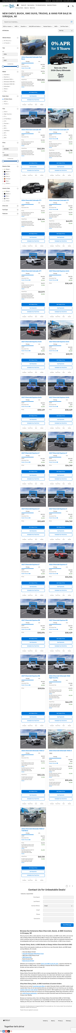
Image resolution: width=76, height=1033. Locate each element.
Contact (45, 1020)
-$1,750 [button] (70, 690)
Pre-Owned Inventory (41, 5)
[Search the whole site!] (73, 6)
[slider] (3, 66)
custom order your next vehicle (29, 989)
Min (3, 51)
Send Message (67, 925)
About (52, 1020)
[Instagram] (11, 1031)
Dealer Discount (25, 68)
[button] (60, 753)
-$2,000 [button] (43, 82)
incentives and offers (39, 986)
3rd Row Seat (64, 26)
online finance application (29, 993)
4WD (17, 26)
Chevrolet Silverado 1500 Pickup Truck (33, 953)
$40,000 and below (35, 26)
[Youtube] (6, 1031)
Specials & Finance (51, 5)
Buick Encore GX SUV (28, 960)
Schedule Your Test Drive (33, 99)
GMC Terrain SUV (27, 957)
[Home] (5, 6)
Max (3, 57)
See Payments (33, 96)
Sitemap (68, 1020)
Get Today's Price (33, 92)
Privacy (60, 1020)
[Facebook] (4, 1031)
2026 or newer (8, 26)
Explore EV (23, 5)
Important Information (54, 80)
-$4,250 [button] (70, 695)
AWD (56, 26)
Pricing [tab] (27, 61)
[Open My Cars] (68, 6)
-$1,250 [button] (70, 773)
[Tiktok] (9, 1031)
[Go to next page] (73, 886)
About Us (26, 7)
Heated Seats (47, 26)
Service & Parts (19, 7)
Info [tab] (39, 61)
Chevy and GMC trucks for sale (49, 963)
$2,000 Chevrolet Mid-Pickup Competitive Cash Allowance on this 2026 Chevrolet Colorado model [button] (27, 85)
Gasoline (24, 26)
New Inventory (30, 5)
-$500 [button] (43, 73)
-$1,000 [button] (43, 142)
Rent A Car (32, 7)
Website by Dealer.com (6, 1020)
